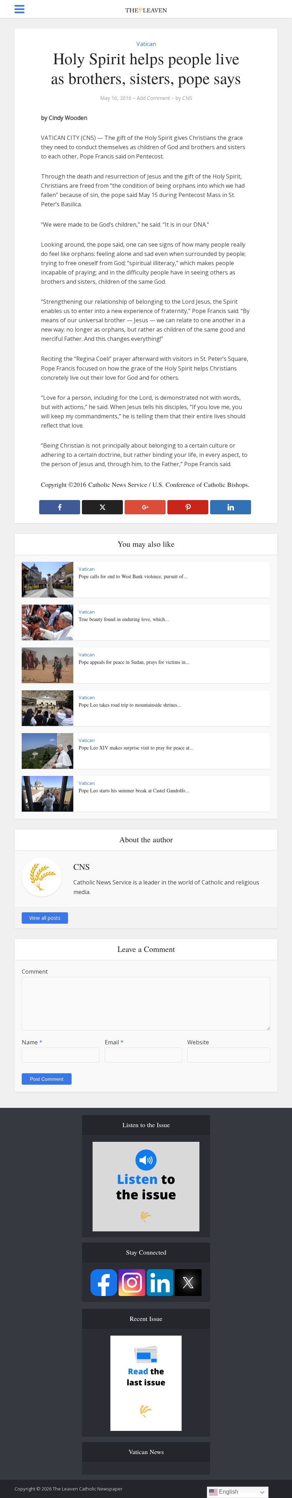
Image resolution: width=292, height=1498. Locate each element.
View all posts (45, 917)
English (228, 1492)
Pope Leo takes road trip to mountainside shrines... (130, 704)
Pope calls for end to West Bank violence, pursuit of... (133, 576)
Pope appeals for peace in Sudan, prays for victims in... (134, 662)
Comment (35, 971)
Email (114, 1042)
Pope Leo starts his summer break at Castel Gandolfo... (134, 790)
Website (198, 1042)
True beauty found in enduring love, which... (124, 619)
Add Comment (153, 98)
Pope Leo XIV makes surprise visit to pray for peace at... (136, 747)
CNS (187, 98)
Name (32, 1042)
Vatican (146, 44)
